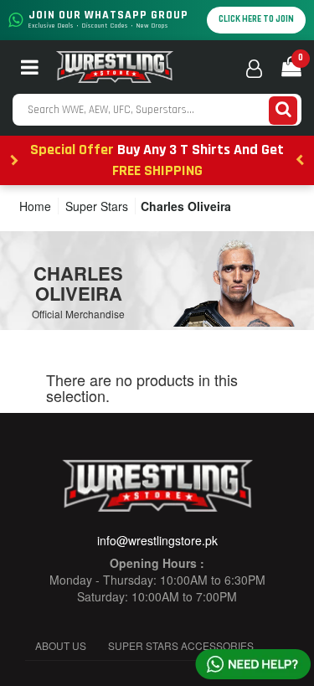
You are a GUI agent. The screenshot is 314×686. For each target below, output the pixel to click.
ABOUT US (60, 645)
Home (35, 206)
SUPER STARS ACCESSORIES (181, 645)
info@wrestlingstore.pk (157, 540)
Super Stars (96, 206)
